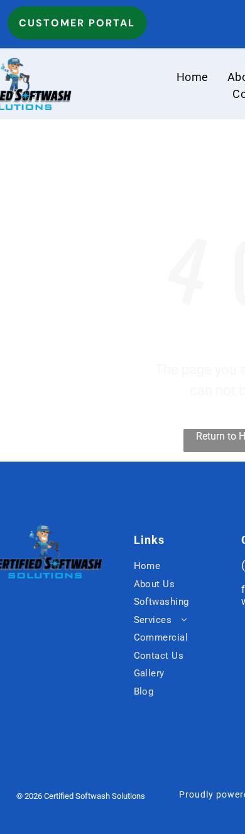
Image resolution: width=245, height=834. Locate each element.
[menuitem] (192, 76)
